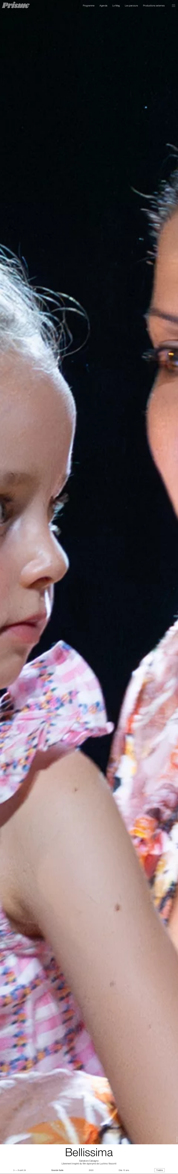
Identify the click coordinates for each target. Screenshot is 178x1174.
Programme (89, 5)
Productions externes (154, 5)
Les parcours (131, 5)
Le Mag (116, 5)
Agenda (103, 5)
